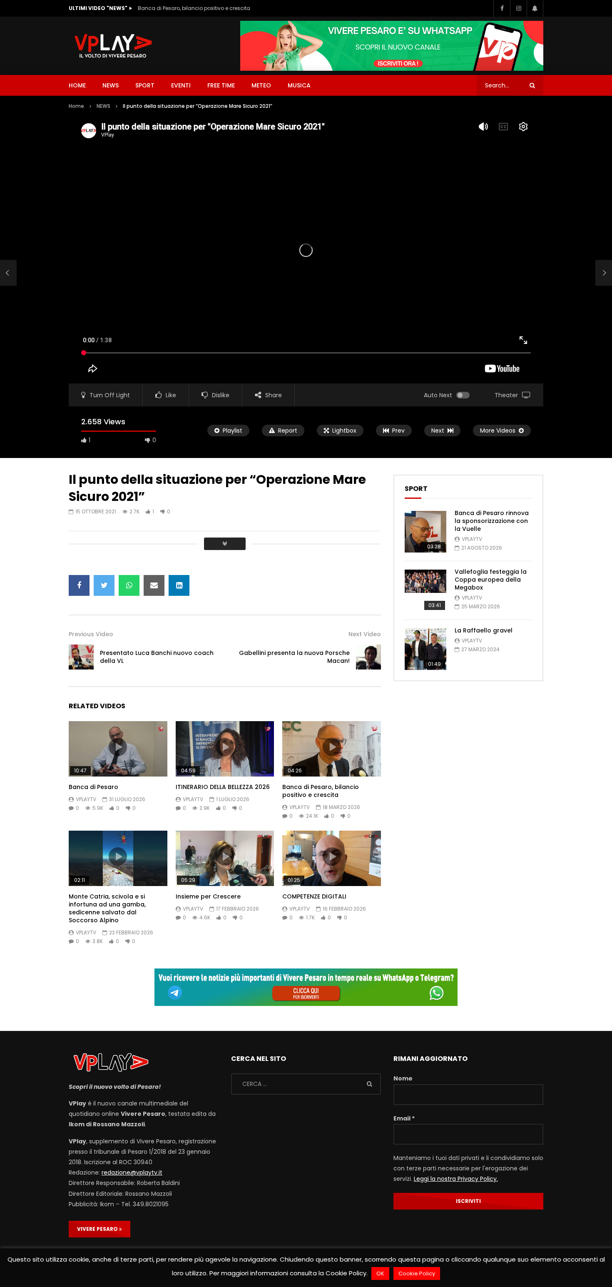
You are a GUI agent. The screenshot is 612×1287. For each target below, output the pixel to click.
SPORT (144, 85)
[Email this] (154, 585)
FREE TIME (221, 85)
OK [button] (380, 1273)
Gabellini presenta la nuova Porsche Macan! (294, 657)
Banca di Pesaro (93, 787)
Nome (403, 1078)
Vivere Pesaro (98, 1228)
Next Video (364, 634)
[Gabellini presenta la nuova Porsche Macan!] (368, 657)
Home (76, 106)
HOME (77, 85)
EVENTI (181, 85)
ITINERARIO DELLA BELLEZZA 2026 (223, 787)
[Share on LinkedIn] (179, 585)
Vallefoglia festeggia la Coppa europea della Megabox (491, 580)
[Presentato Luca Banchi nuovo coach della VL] (8, 273)
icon (118, 747)
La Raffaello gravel (483, 630)
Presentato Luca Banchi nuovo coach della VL (157, 657)
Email (404, 1118)
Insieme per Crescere (208, 896)
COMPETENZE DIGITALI (314, 896)
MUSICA (299, 85)
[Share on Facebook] (79, 585)
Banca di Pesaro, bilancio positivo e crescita (194, 8)
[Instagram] (518, 8)
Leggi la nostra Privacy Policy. (456, 1179)
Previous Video (91, 634)
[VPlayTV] (113, 45)
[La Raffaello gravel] (425, 649)
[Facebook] (501, 8)
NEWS (110, 85)
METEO (261, 85)
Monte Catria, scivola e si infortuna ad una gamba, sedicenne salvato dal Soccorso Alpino (107, 908)
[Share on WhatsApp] (129, 585)
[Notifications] (535, 8)
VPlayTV (86, 799)
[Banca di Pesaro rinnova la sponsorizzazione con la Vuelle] (425, 532)
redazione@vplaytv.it (132, 1172)
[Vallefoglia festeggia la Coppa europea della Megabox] (425, 590)
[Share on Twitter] (104, 585)
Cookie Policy (416, 1273)
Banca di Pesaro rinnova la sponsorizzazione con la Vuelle (492, 521)
